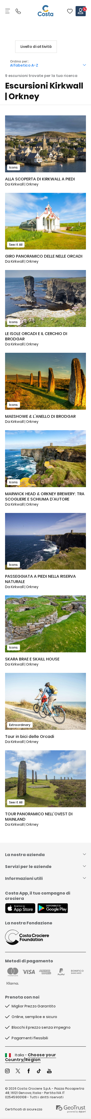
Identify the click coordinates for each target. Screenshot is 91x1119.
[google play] (52, 908)
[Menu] (8, 11)
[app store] (20, 908)
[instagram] (7, 1071)
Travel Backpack (69, 11)
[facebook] (28, 1071)
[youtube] (49, 1071)
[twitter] (18, 1071)
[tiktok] (39, 1071)
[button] (69, 11)
